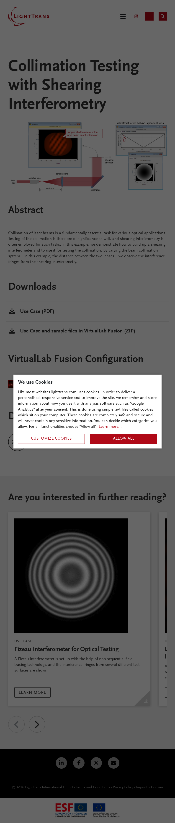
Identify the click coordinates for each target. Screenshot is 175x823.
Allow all (123, 439)
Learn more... (110, 427)
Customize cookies (51, 439)
